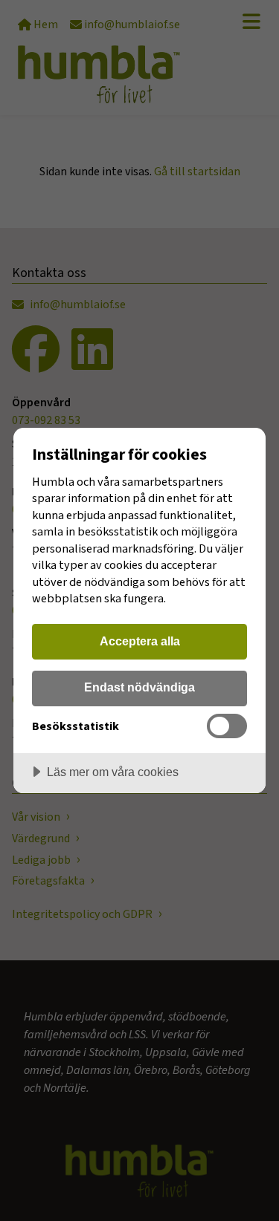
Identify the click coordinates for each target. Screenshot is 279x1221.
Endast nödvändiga (139, 687)
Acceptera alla (140, 641)
